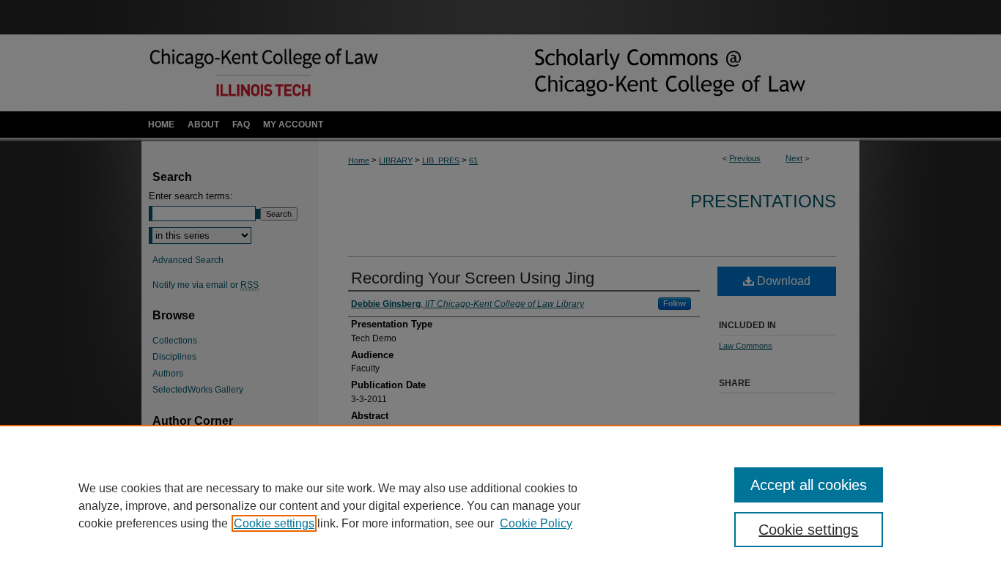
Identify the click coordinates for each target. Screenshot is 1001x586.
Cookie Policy (536, 523)
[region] (500, 505)
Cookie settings (274, 523)
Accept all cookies (808, 485)
